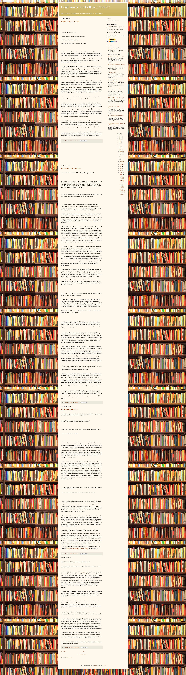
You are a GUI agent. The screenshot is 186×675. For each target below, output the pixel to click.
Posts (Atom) (69, 657)
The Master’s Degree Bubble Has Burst (116, 56)
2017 (120, 142)
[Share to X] (83, 141)
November (122, 154)
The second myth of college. (71, 168)
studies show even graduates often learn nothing (77, 548)
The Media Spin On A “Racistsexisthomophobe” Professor (115, 80)
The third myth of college (70, 21)
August (121, 164)
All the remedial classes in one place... (116, 115)
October (121, 158)
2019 (120, 138)
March (121, 174)
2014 (120, 148)
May (121, 170)
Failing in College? (112, 72)
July (121, 166)
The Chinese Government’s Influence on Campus (116, 124)
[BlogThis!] (82, 141)
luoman (95, 665)
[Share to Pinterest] (86, 141)
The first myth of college (69, 409)
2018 (120, 140)
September (122, 161)
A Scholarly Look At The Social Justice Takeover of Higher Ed (116, 98)
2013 (120, 150)
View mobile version (81, 654)
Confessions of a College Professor (85, 6)
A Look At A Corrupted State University (116, 64)
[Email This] (80, 141)
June (121, 168)
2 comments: (75, 140)
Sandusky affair (83, 572)
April (121, 172)
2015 (120, 146)
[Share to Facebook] (84, 141)
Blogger (104, 665)
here (110, 26)
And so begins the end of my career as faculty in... (122, 192)
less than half (93, 220)
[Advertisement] (82, 154)
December (122, 151)
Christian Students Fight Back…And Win (115, 107)
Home (84, 651)
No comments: (76, 402)
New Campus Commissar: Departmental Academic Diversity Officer (116, 89)
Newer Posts (63, 651)
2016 (120, 144)
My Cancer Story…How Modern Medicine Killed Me (115, 48)
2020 (120, 136)
